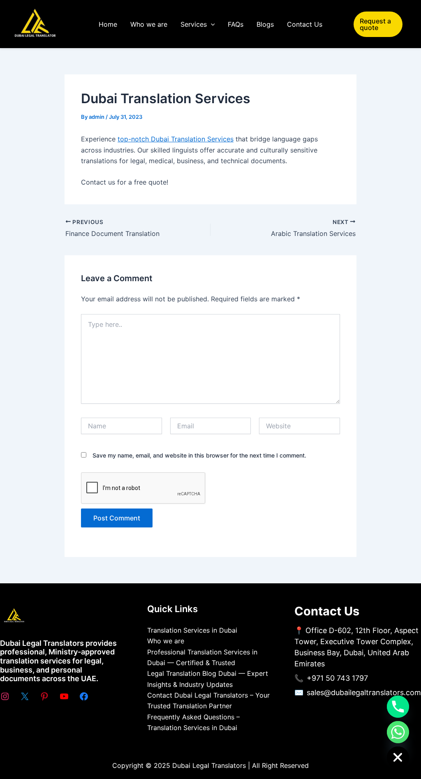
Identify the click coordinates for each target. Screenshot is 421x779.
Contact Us (304, 24)
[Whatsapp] (398, 732)
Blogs (265, 24)
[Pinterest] (44, 696)
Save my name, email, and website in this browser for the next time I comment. (199, 455)
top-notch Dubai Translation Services (176, 139)
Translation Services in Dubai (192, 630)
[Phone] (398, 707)
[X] (25, 696)
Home (108, 24)
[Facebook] (84, 696)
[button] (211, 24)
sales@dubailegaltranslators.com (364, 692)
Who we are (148, 24)
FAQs (235, 24)
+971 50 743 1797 (337, 678)
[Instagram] (5, 696)
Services (193, 24)
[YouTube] (64, 696)
